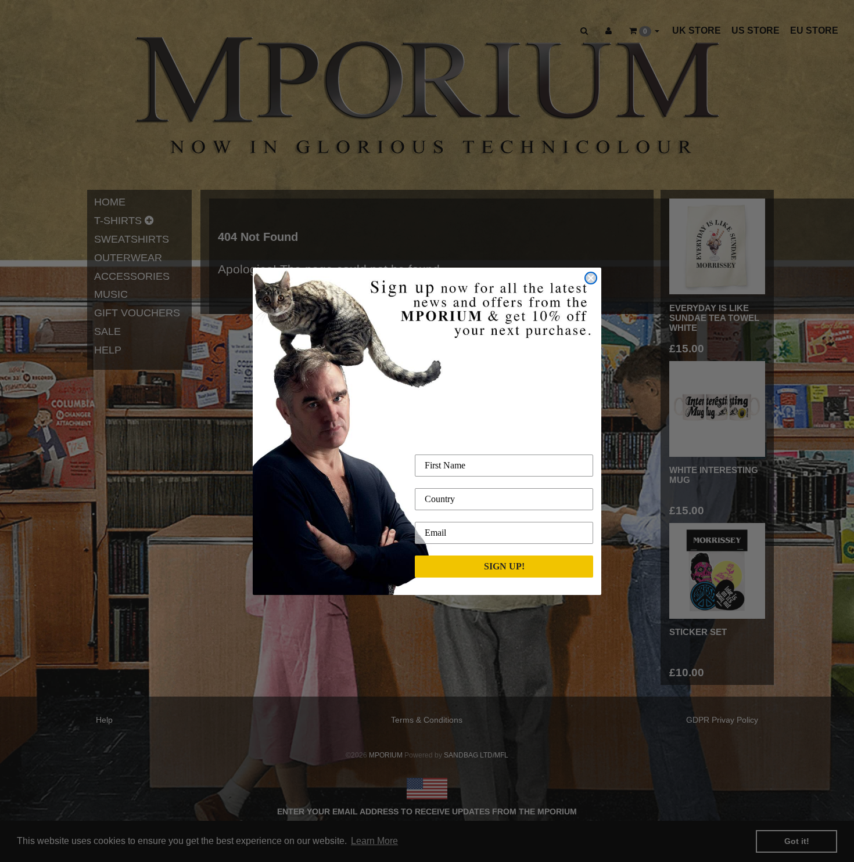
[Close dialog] (591, 278)
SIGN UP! (504, 566)
